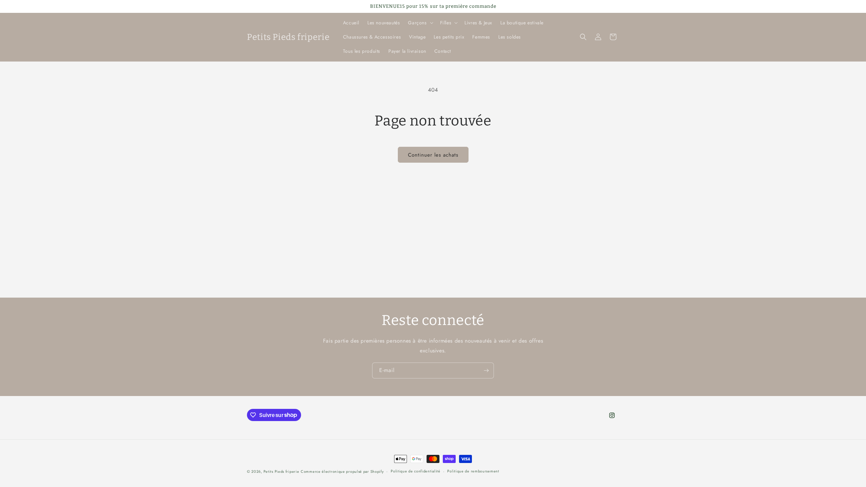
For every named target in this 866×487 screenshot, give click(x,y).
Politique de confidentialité (415, 471)
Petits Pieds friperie (281, 471)
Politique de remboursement (473, 471)
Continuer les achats (433, 155)
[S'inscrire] (486, 370)
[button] (420, 23)
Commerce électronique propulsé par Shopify (342, 471)
